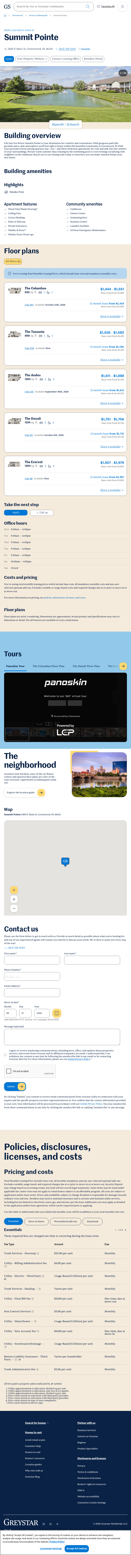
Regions (81, 1442)
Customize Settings (51, 1548)
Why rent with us (34, 1470)
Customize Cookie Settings (91, 1502)
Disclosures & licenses (89, 1478)
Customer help (33, 1446)
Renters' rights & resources (91, 1484)
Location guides (33, 1464)
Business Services (86, 1430)
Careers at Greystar (87, 1436)
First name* (10, 953)
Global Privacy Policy (79, 1059)
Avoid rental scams (35, 1440)
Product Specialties (87, 1448)
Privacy (81, 1466)
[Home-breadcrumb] (5, 15)
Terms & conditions (87, 1472)
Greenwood (17, 15)
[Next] (125, 1230)
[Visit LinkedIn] (50, 1524)
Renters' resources (35, 1458)
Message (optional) (14, 1026)
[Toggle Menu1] (122, 6)
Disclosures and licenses (91, 1458)
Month (7, 1006)
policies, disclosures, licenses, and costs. (65, 597)
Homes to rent (33, 1432)
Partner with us (86, 1423)
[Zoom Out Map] (14, 908)
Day (21, 1006)
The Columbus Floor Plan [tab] (48, 666)
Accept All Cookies (77, 1548)
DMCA (80, 1490)
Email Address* (12, 986)
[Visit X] (57, 1524)
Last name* (70, 953)
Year (36, 1006)
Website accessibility (88, 1496)
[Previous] (115, 1230)
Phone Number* (12, 970)
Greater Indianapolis (38, 15)
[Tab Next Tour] (123, 666)
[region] (65, 1542)
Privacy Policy (56, 1541)
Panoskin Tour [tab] (15, 666)
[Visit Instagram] (43, 1524)
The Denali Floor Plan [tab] (86, 666)
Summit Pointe (60, 15)
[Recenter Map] (14, 890)
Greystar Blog (32, 1476)
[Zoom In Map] (14, 899)
